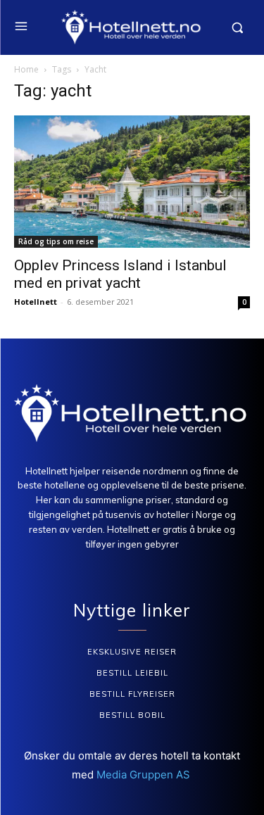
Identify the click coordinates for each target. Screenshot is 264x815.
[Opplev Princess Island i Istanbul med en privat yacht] (132, 181)
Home (26, 69)
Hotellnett (35, 301)
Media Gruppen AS (144, 774)
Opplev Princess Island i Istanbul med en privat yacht (120, 274)
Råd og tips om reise (56, 241)
